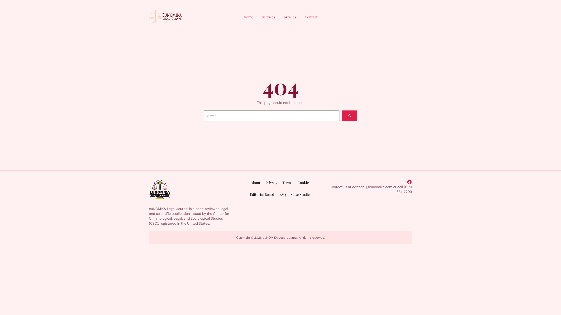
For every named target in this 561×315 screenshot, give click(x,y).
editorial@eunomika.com (372, 187)
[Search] (349, 115)
